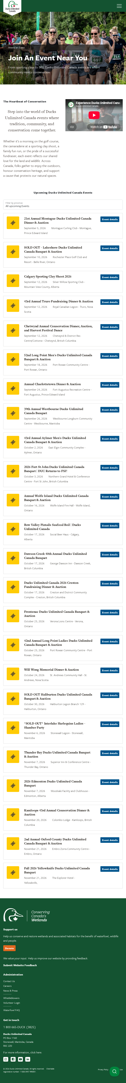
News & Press (10, 990)
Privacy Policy (103, 1069)
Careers (7, 986)
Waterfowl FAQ (11, 1010)
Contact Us (9, 981)
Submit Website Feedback (20, 965)
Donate (9, 948)
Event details (110, 219)
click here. (36, 1052)
